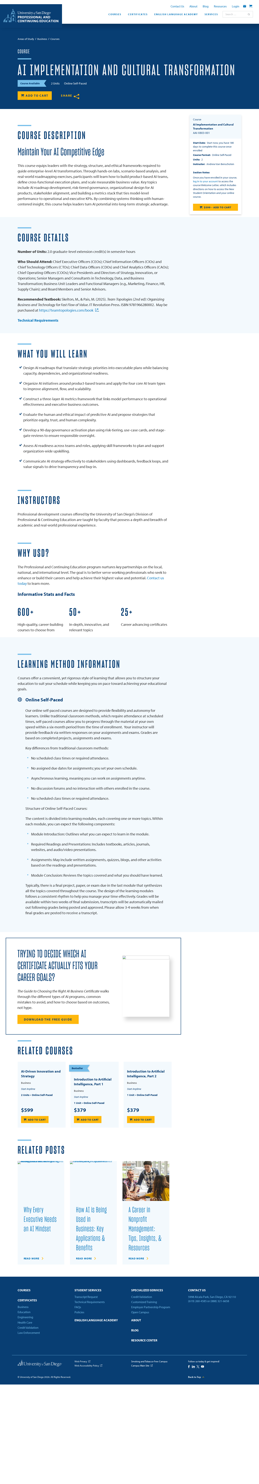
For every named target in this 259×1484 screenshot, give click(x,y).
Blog (206, 6)
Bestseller (77, 1068)
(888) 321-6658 (219, 1301)
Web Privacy (81, 1361)
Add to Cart (37, 95)
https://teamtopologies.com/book (66, 310)
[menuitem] (115, 15)
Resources (220, 6)
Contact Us (177, 6)
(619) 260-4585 (197, 1301)
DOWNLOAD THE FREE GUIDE (48, 1019)
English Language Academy (176, 14)
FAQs (78, 1307)
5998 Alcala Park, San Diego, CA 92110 (212, 1297)
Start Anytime (28, 1089)
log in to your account (205, 181)
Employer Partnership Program (150, 1307)
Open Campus (140, 1312)
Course (24, 51)
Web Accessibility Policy (87, 1365)
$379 (80, 1110)
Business (23, 1307)
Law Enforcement (29, 1333)
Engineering (25, 1317)
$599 (27, 1110)
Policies (79, 1312)
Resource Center (144, 1340)
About (193, 6)
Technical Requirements (38, 320)
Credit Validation (28, 1327)
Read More (31, 1258)
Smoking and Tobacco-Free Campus (149, 1361)
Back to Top (194, 1376)
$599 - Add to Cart (217, 207)
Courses (114, 14)
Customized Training (144, 1302)
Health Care (25, 1322)
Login (235, 6)
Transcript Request (86, 1297)
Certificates (138, 14)
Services (211, 14)
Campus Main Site (140, 1365)
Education (24, 1312)
